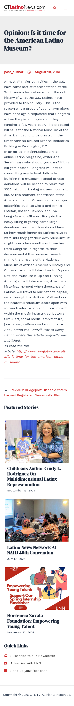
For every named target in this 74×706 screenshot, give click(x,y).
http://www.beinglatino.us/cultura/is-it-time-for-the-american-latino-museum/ (36, 356)
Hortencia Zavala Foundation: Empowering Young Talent (33, 620)
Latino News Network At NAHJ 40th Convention (31, 550)
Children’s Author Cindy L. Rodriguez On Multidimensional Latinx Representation (34, 476)
